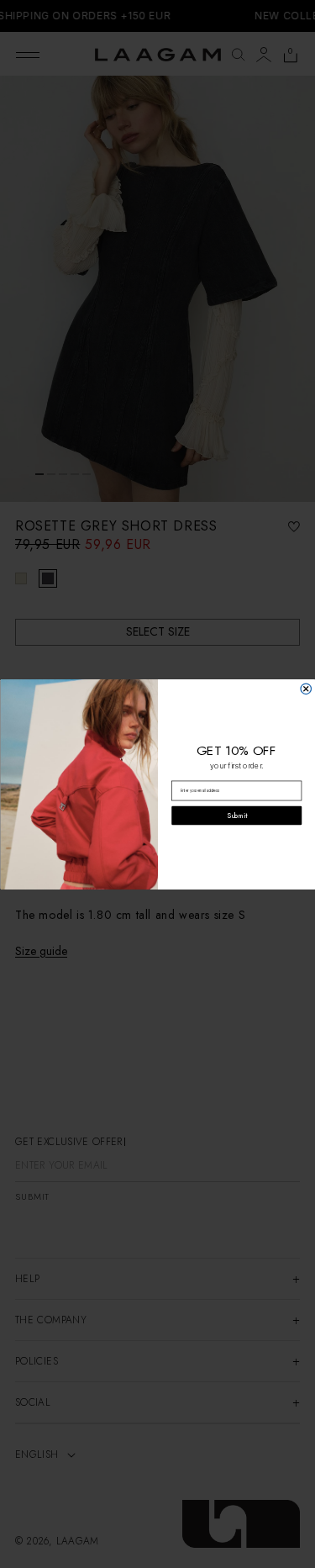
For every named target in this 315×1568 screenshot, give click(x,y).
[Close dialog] (306, 689)
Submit (236, 815)
